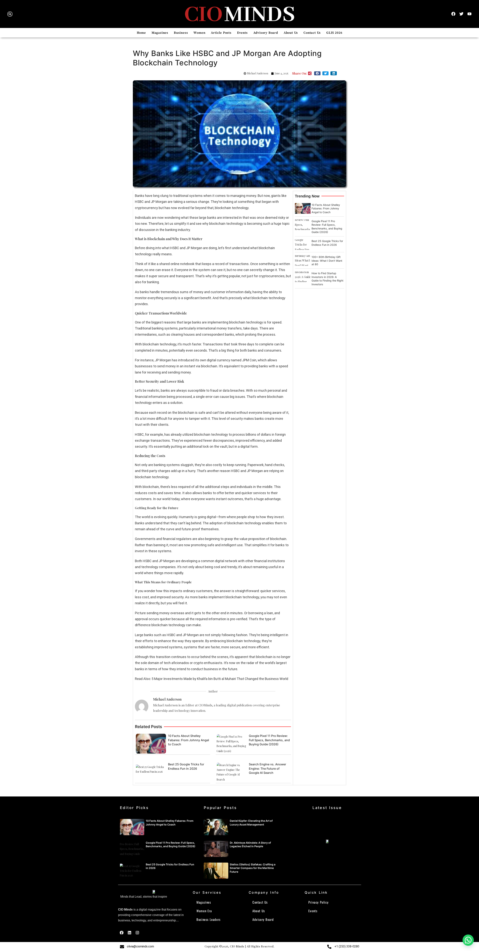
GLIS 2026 (334, 33)
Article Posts (221, 33)
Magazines (160, 33)
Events (242, 33)
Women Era (204, 910)
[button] (9, 14)
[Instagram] (137, 933)
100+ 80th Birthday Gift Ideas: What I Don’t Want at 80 (327, 260)
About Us (291, 33)
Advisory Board (265, 33)
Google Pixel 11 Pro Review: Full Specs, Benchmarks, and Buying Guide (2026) (269, 740)
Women (199, 33)
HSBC (235, 471)
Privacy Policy (318, 902)
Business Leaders (208, 919)
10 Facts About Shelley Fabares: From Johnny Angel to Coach (188, 740)
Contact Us (312, 33)
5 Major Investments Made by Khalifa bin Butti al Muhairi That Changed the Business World (220, 679)
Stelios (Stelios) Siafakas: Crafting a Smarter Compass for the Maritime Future (252, 868)
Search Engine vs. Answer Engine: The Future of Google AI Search (267, 768)
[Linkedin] (129, 933)
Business (181, 33)
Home (141, 33)
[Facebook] (121, 933)
